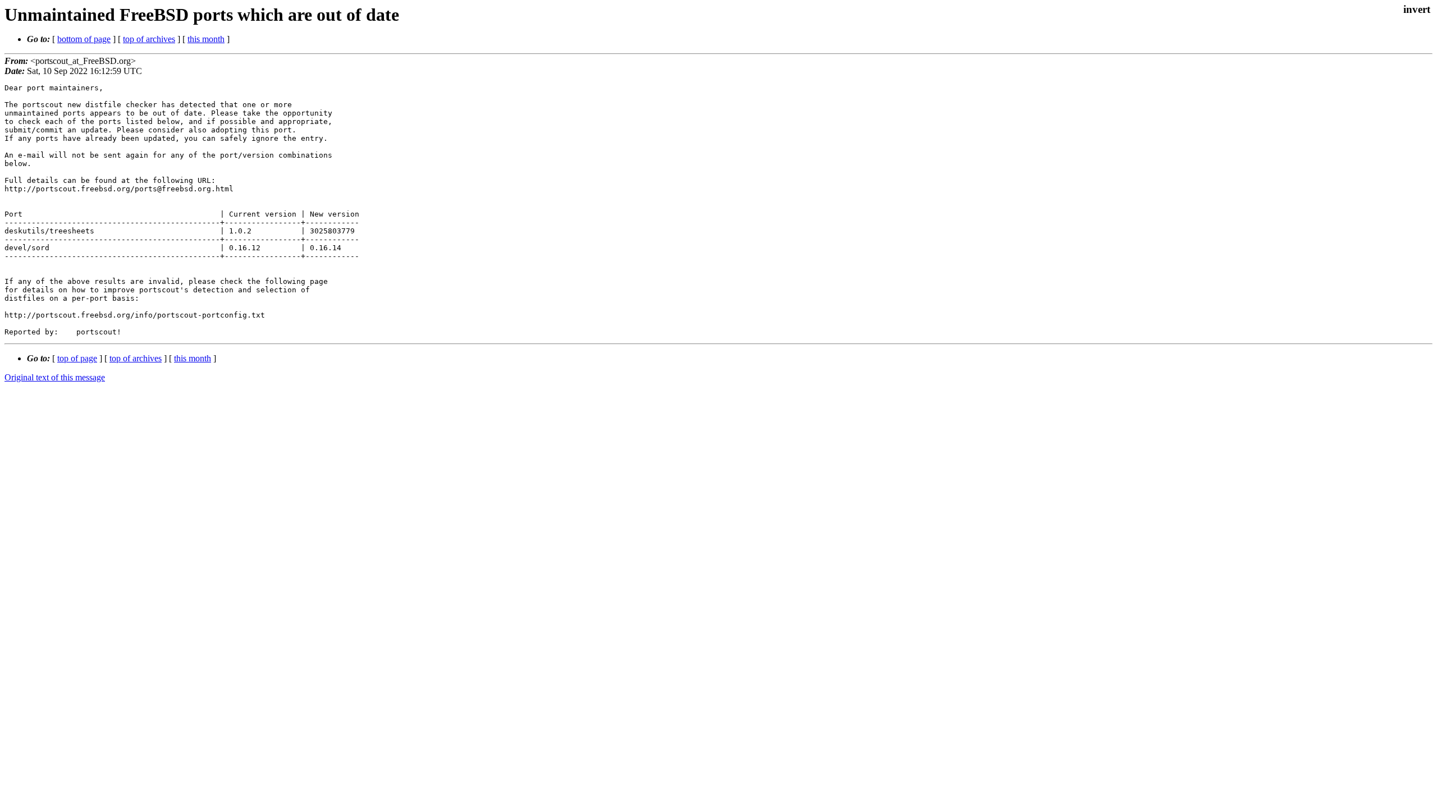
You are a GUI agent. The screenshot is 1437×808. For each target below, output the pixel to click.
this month (206, 39)
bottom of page (84, 39)
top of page (77, 358)
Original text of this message (54, 377)
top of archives (149, 39)
